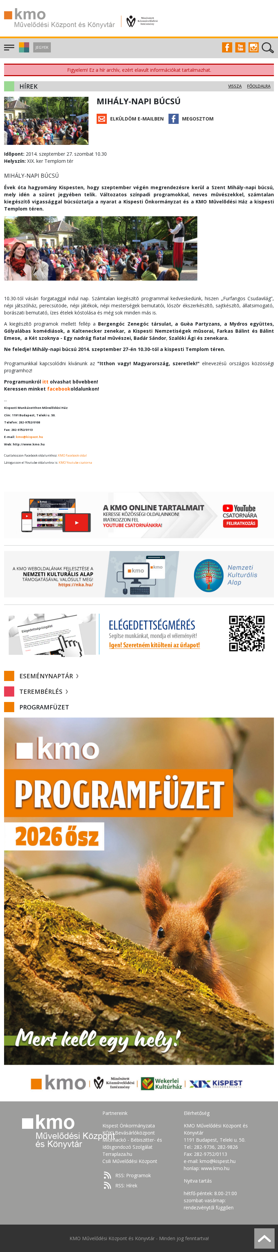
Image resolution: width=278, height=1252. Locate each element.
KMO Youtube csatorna (75, 462)
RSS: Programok (133, 1175)
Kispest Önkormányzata (128, 1125)
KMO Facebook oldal (72, 455)
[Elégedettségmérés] (139, 633)
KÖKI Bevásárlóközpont (128, 1132)
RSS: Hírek (126, 1185)
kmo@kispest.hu (29, 437)
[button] (23, 50)
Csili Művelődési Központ (129, 1161)
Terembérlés (41, 691)
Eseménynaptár (47, 676)
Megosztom (198, 118)
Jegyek (42, 47)
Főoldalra (259, 86)
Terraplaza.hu (117, 1154)
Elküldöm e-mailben (137, 118)
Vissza (235, 86)
